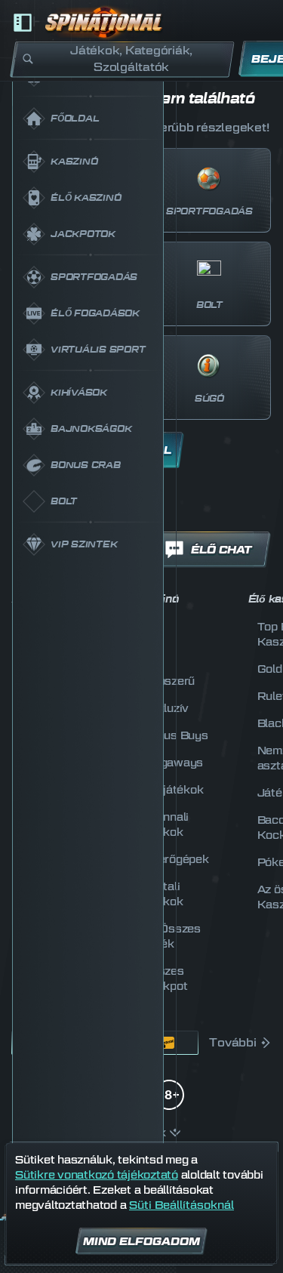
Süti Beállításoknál (181, 1205)
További (232, 1043)
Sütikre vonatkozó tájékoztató (96, 1174)
